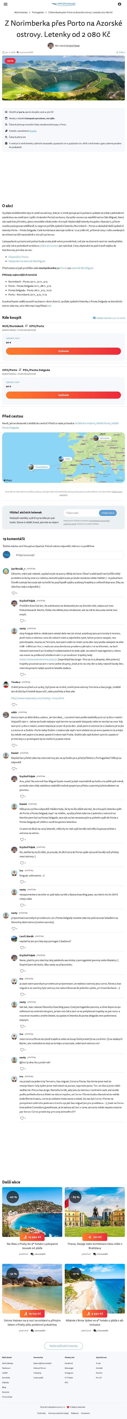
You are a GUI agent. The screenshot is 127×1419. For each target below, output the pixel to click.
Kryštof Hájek (73, 45)
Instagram (69, 1373)
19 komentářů (26, 52)
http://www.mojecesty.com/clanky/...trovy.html (37, 698)
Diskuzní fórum (39, 1368)
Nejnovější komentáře (42, 1363)
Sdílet (122, 52)
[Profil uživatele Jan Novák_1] (6, 571)
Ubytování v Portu (18, 257)
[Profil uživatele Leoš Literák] (14, 939)
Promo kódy (7, 1397)
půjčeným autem (49, 246)
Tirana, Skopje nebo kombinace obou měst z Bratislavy (95, 1246)
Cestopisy (37, 1373)
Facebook (69, 1363)
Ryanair (33, 131)
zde (49, 306)
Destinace (6, 1368)
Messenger (69, 1368)
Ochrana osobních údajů (58, 1413)
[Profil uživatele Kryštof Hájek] (14, 603)
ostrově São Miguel (82, 268)
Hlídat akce (107, 513)
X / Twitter (69, 1377)
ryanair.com (12, 338)
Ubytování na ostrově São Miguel (26, 261)
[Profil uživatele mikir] (6, 715)
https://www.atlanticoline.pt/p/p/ (39, 659)
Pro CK (99, 1377)
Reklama (75, 1413)
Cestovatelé (38, 1377)
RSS (66, 1382)
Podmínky (41, 1413)
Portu (63, 268)
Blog (4, 1387)
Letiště (4, 1373)
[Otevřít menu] (6, 4)
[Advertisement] (63, 178)
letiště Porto (103, 423)
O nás (98, 1363)
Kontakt (99, 1368)
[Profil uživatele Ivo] (14, 873)
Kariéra (99, 1373)
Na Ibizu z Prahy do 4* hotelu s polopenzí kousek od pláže (32, 1246)
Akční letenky (21, 12)
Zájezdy (5, 1382)
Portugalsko (38, 12)
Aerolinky (6, 1377)
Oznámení (85, 1413)
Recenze (5, 1392)
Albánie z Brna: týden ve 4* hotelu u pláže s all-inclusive (95, 1322)
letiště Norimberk (85, 423)
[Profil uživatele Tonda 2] (6, 685)
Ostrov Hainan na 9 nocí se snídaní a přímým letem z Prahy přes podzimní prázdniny (32, 1322)
